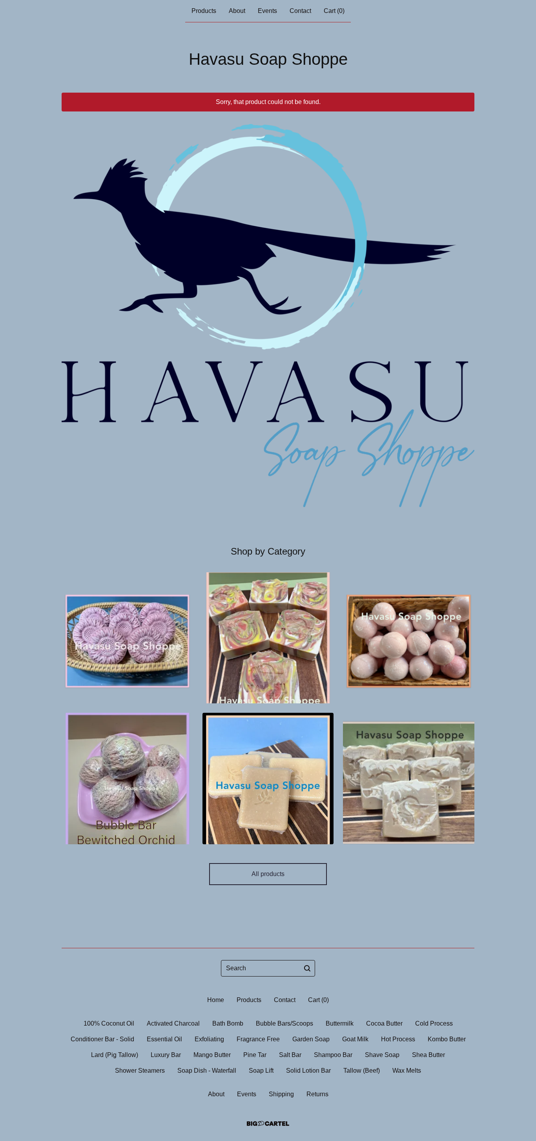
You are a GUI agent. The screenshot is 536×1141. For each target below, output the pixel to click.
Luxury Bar (166, 1055)
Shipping (281, 1094)
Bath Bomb (227, 1023)
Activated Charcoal (173, 1023)
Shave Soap (382, 1055)
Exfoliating (209, 1039)
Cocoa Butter (384, 1023)
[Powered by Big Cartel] (268, 1123)
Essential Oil (164, 1039)
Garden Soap (311, 1039)
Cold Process (434, 1023)
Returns (317, 1094)
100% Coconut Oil (109, 1023)
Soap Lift (261, 1070)
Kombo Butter (447, 1039)
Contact (300, 10)
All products (268, 874)
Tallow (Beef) (361, 1070)
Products (203, 10)
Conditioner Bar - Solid (102, 1039)
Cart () (334, 10)
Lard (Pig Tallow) (114, 1055)
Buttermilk (340, 1023)
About (237, 10)
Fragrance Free (258, 1039)
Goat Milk (355, 1039)
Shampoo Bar (333, 1055)
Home (215, 1000)
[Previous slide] (72, 309)
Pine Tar (254, 1055)
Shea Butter (428, 1055)
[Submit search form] (307, 968)
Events (267, 10)
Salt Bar (290, 1055)
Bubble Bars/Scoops (284, 1023)
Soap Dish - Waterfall (206, 1070)
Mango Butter (212, 1055)
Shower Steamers (140, 1070)
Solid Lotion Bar (308, 1070)
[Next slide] (463, 309)
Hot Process (398, 1039)
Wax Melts (406, 1070)
